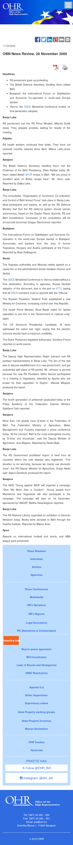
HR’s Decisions (36, 605)
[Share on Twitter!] (43, 39)
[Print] (61, 39)
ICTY (58, 288)
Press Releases (36, 551)
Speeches (37, 575)
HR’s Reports (36, 614)
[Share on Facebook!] (37, 39)
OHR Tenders (36, 742)
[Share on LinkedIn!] (49, 39)
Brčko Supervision (36, 695)
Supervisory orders (36, 703)
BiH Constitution (36, 657)
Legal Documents (36, 622)
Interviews (36, 559)
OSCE (27, 106)
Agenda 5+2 (36, 687)
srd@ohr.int (40, 822)
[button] (68, 5)
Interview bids (11, 640)
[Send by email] (67, 39)
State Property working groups (36, 712)
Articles (36, 567)
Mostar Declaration (36, 728)
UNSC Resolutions (36, 673)
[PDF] (55, 39)
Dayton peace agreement (36, 649)
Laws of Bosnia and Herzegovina (37, 665)
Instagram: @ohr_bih (38, 777)
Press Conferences (36, 589)
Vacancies (36, 750)
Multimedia (36, 597)
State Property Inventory (36, 721)
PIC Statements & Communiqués (36, 630)
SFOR (28, 174)
